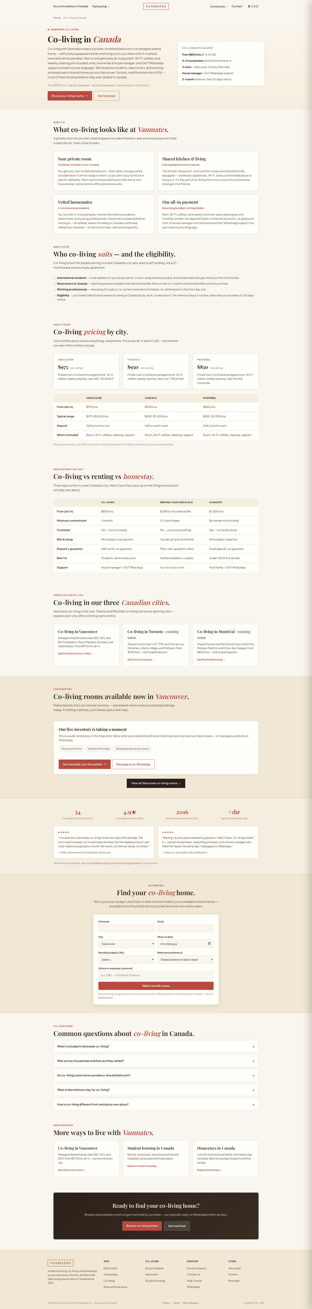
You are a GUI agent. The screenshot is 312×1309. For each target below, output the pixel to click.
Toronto (233, 1274)
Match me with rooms (156, 985)
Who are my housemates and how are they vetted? (90, 1060)
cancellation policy (100, 863)
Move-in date (165, 936)
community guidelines (127, 863)
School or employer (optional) (115, 968)
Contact (237, 6)
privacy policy (105, 997)
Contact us (193, 1274)
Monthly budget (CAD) (111, 952)
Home (56, 17)
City (100, 936)
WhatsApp (193, 1286)
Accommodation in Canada (70, 6)
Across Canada (154, 1268)
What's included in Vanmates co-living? (83, 1046)
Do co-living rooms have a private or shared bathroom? (93, 1075)
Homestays (111, 1274)
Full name (103, 921)
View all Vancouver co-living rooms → (156, 783)
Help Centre (194, 1280)
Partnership (100, 6)
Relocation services (115, 1286)
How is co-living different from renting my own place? (93, 1104)
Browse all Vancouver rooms (132, 748)
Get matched (106, 95)
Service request (196, 1268)
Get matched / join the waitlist (82, 764)
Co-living (109, 1280)
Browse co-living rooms (68, 95)
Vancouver (151, 1274)
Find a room (111, 1268)
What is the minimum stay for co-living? (83, 1089)
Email (160, 921)
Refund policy (191, 1302)
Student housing (155, 1280)
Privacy (166, 1302)
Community (218, 6)
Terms (176, 1302)
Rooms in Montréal (99, 748)
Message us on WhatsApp (133, 764)
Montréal (233, 1280)
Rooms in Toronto (71, 748)
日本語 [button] (255, 6)
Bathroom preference (170, 952)
